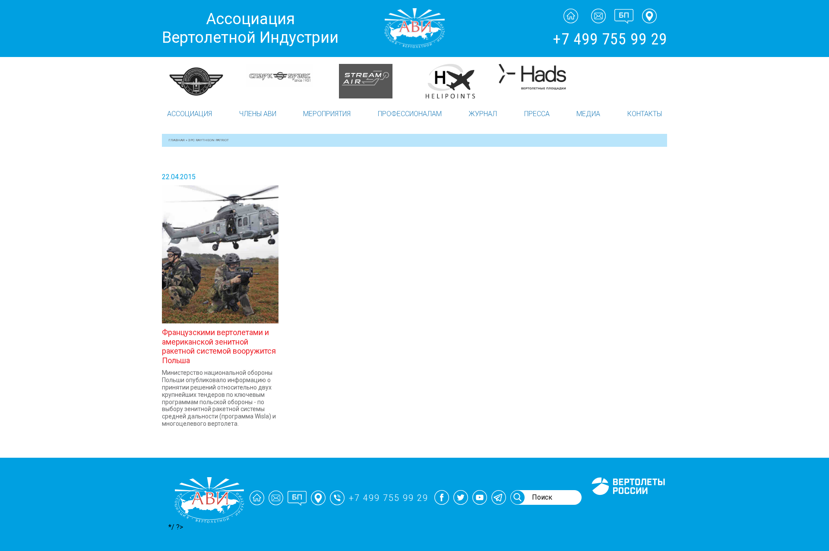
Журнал (482, 114)
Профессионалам (410, 114)
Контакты (644, 114)
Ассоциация (189, 114)
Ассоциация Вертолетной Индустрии (250, 28)
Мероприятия (327, 114)
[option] (229, 81)
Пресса (537, 114)
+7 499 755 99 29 (610, 39)
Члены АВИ (257, 114)
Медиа (588, 114)
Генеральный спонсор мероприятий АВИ (627, 505)
